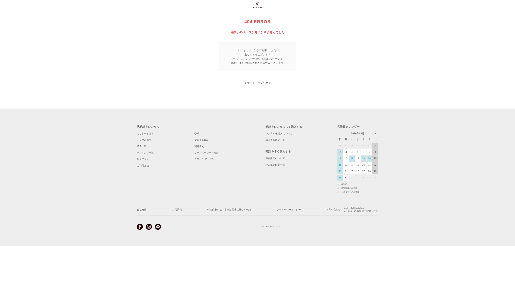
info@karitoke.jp (357, 208)
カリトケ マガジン (204, 159)
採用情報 (177, 209)
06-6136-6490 (355, 211)
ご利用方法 (143, 165)
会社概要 (141, 209)
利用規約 (199, 146)
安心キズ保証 (201, 140)
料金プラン (143, 159)
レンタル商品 (144, 140)
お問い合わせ (333, 209)
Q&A (196, 133)
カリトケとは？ (145, 133)
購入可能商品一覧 (275, 140)
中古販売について (275, 158)
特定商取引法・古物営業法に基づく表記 (229, 209)
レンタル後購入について (279, 133)
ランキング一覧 (145, 152)
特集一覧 (141, 146)
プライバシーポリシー (289, 209)
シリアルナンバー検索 (206, 152)
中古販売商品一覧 (275, 164)
